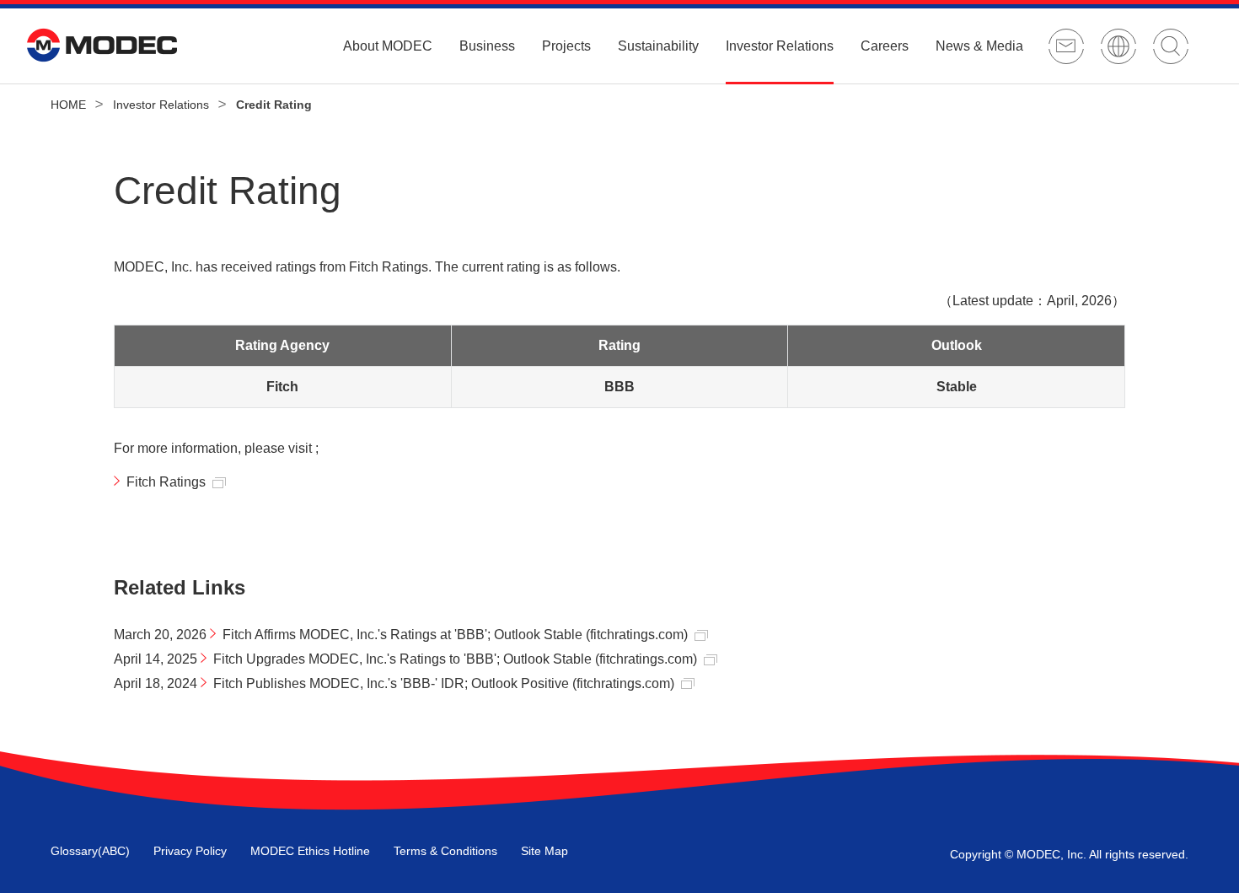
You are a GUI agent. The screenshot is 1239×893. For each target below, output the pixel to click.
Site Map (544, 851)
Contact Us (1066, 46)
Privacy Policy (190, 851)
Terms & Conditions (445, 851)
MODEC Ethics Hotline (310, 851)
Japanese (1118, 46)
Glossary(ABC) (90, 851)
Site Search (1171, 46)
